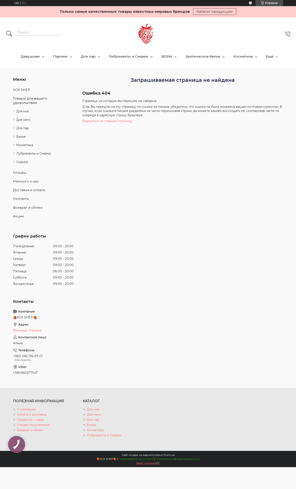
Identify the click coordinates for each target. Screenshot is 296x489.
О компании (26, 409)
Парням (60, 56)
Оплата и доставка (31, 414)
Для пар (88, 56)
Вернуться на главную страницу (107, 121)
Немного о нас (26, 181)
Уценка (22, 162)
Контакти (21, 199)
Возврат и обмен (27, 207)
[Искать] (9, 34)
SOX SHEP (21, 90)
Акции (18, 216)
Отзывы (19, 173)
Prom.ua (169, 455)
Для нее (22, 111)
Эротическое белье (202, 56)
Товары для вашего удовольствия (30, 100)
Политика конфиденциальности (177, 458)
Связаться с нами (30, 420)
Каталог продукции (215, 12)
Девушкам (30, 56)
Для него (23, 120)
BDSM (166, 56)
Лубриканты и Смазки (128, 56)
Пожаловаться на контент (135, 458)
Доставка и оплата (29, 190)
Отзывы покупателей (33, 425)
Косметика (243, 56)
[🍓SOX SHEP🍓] (146, 34)
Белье (21, 137)
